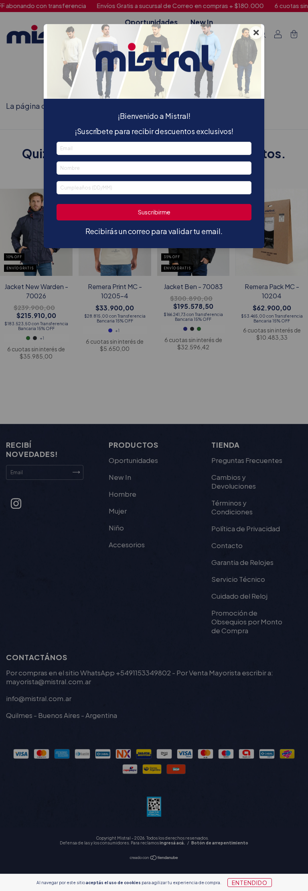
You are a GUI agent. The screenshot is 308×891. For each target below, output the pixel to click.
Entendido (249, 882)
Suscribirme (154, 212)
